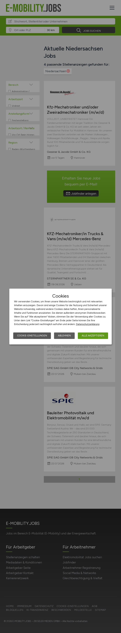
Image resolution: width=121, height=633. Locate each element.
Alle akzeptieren (93, 335)
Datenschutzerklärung (87, 324)
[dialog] (60, 316)
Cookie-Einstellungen (32, 335)
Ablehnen (64, 335)
